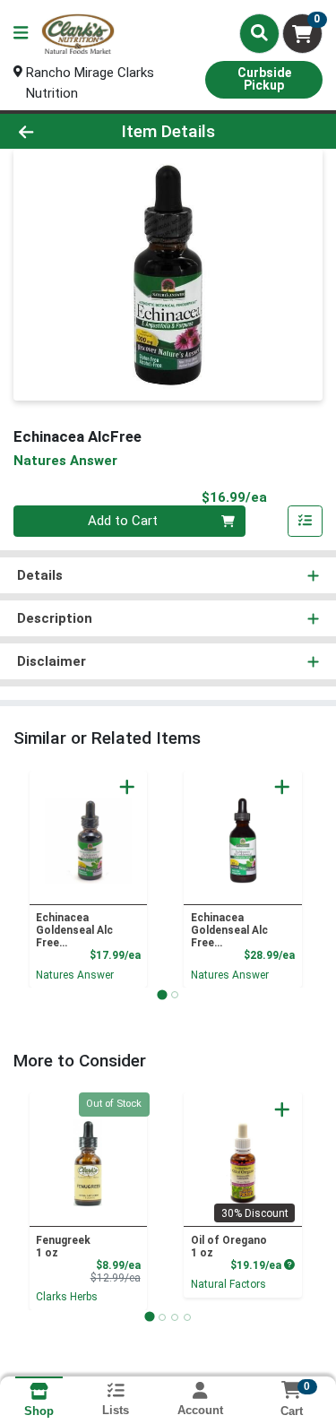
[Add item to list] (305, 521)
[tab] (162, 994)
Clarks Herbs (67, 1296)
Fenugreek (63, 1246)
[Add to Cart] (127, 787)
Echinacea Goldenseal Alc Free (74, 930)
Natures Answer (75, 975)
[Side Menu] (20, 33)
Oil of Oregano (229, 1246)
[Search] (259, 33)
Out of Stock (114, 1103)
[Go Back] (51, 131)
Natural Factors (228, 1284)
